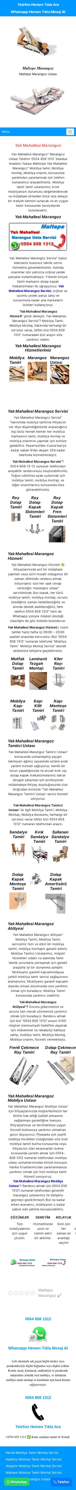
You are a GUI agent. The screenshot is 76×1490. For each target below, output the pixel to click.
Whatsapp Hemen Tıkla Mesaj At (38, 12)
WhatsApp (18, 1482)
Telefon (63, 1482)
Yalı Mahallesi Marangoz (38, 145)
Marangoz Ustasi (37, 1479)
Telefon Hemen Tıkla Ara (38, 5)
